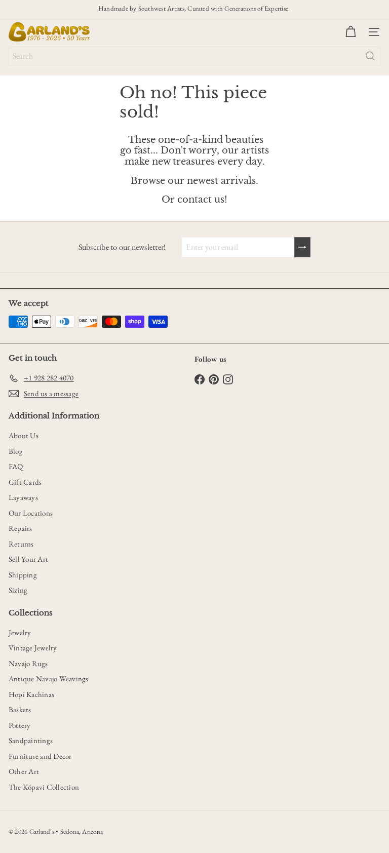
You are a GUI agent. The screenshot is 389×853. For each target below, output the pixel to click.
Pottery (20, 725)
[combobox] (194, 56)
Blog (16, 451)
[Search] (370, 56)
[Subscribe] (302, 247)
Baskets (20, 709)
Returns (21, 544)
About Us (23, 435)
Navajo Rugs (28, 663)
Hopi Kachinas (31, 694)
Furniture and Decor (40, 756)
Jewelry (20, 632)
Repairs (20, 528)
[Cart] (350, 32)
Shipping (23, 574)
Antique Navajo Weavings (49, 678)
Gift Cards (25, 482)
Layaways (23, 497)
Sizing (18, 590)
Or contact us (193, 199)
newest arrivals (221, 180)
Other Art (24, 771)
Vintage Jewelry (33, 647)
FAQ (16, 466)
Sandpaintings (31, 740)
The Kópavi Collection (44, 787)
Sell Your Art (28, 559)
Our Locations (31, 513)
